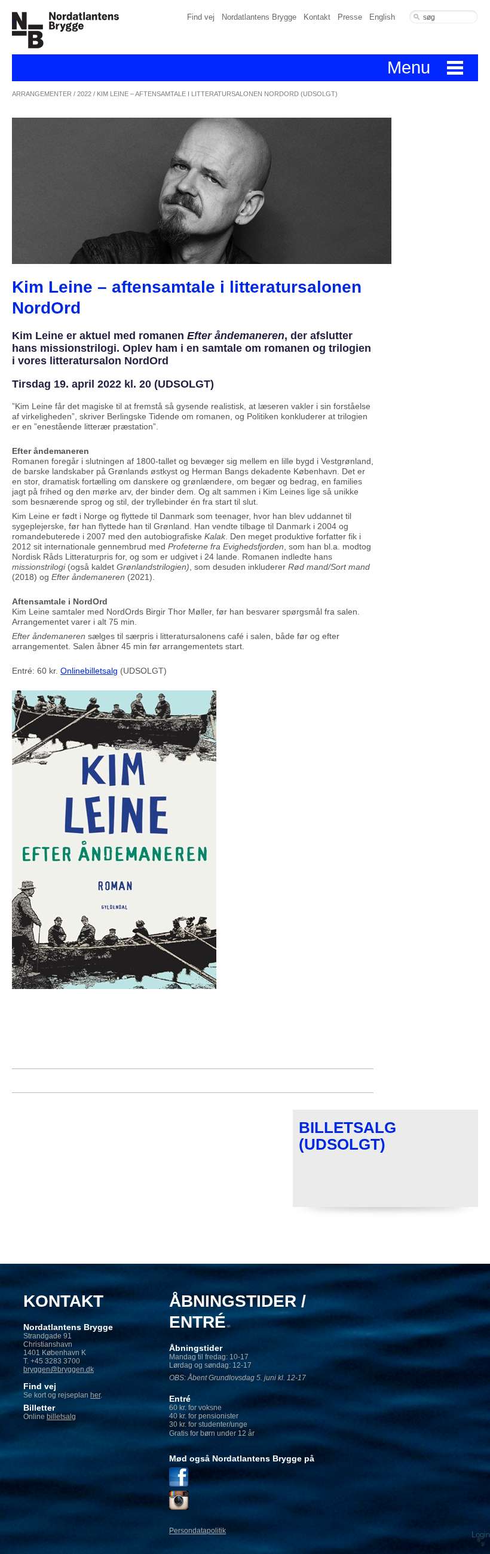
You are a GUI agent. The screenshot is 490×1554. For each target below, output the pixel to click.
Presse (350, 17)
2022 (84, 93)
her (95, 1395)
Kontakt (317, 17)
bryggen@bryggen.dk (58, 1369)
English (382, 17)
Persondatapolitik (197, 1531)
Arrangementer (42, 93)
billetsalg (61, 1416)
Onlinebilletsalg (89, 670)
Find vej (201, 17)
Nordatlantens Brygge (259, 17)
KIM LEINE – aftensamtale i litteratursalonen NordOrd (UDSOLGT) (217, 93)
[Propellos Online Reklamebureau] (481, 1526)
